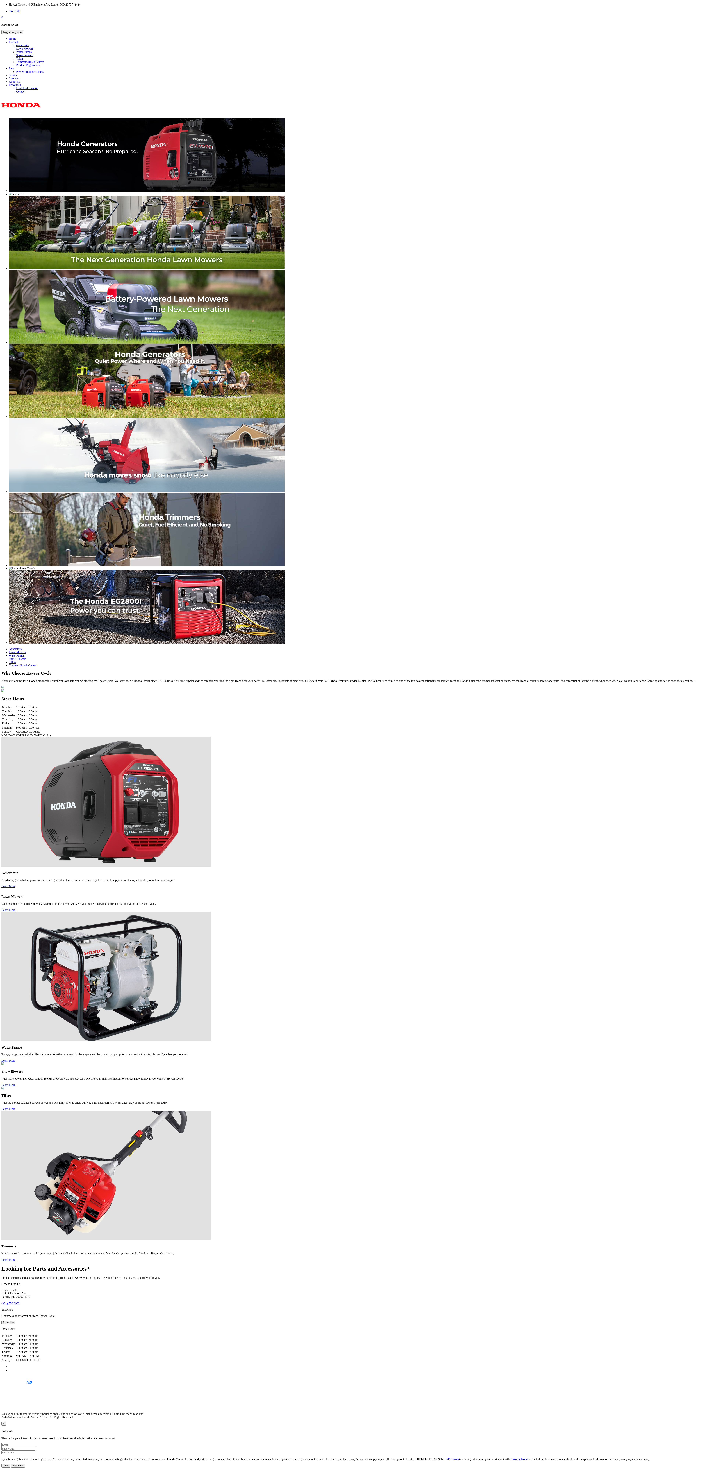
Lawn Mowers (24, 48)
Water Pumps (24, 51)
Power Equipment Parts (30, 71)
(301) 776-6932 (18, 7)
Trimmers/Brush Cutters (30, 61)
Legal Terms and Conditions (17, 1388)
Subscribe (8, 1322)
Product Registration (28, 65)
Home (12, 38)
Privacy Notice (10, 1376)
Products (14, 42)
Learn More (8, 886)
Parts (12, 68)
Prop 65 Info (8, 1401)
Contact (20, 91)
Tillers (19, 58)
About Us (14, 81)
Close (6, 1465)
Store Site (14, 11)
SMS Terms (8, 1395)
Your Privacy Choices (14, 1382)
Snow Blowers (24, 55)
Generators (22, 45)
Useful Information (27, 88)
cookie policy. (152, 1413)
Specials (13, 78)
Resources (15, 85)
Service (13, 75)
